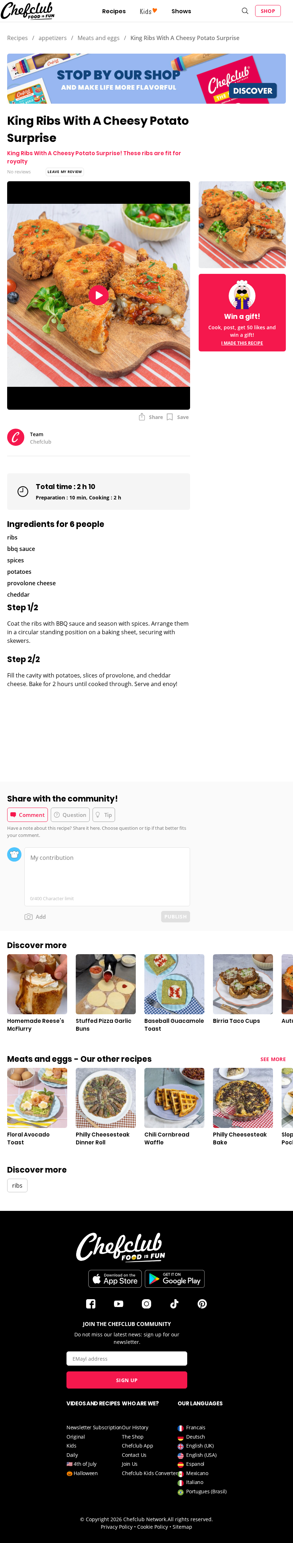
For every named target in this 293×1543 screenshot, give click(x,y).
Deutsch (195, 1436)
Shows (181, 11)
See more (273, 1059)
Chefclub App (137, 1445)
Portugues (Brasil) (206, 1491)
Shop (268, 11)
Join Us (130, 1463)
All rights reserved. (190, 1519)
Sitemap (182, 1526)
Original (75, 1436)
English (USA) (201, 1454)
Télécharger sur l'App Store (115, 1279)
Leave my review (65, 171)
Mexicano (197, 1473)
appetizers (53, 38)
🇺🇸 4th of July (81, 1463)
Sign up (127, 1380)
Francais (195, 1427)
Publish (175, 916)
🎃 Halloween (82, 1473)
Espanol (195, 1463)
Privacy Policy (117, 1526)
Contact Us (134, 1454)
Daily (72, 1454)
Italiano (194, 1482)
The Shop (133, 1436)
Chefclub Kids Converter (150, 1473)
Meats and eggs (99, 38)
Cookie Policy (152, 1526)
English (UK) (199, 1445)
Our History (135, 1427)
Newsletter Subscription (94, 1427)
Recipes (114, 11)
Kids (71, 1445)
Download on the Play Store (175, 1279)
